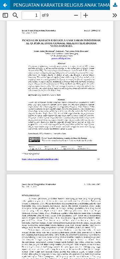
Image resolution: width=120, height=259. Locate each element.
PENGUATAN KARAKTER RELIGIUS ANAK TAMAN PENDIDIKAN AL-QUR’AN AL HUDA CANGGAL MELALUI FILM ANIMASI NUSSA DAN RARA (66, 5)
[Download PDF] (115, 5)
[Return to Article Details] (5, 5)
